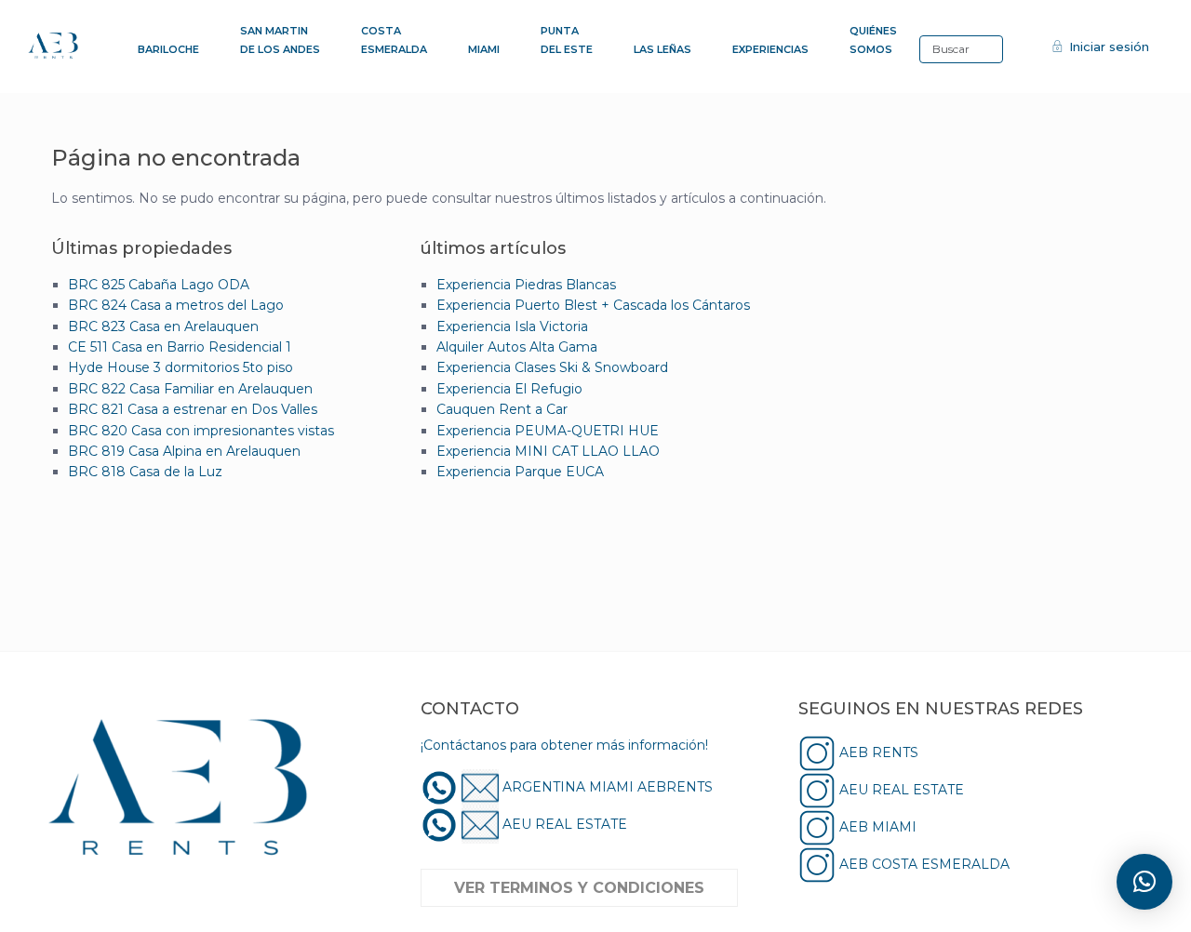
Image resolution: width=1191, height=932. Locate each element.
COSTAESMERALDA (394, 40)
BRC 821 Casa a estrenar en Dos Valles (192, 409)
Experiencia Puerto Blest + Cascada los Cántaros (593, 305)
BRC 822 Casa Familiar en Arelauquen (190, 388)
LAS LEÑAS (662, 49)
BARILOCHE (168, 49)
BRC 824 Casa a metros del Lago (176, 305)
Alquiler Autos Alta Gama (516, 347)
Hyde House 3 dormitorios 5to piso (180, 367)
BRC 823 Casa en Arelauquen (163, 326)
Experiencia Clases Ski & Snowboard (552, 367)
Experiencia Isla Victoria (512, 326)
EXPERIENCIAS (770, 49)
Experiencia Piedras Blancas (526, 284)
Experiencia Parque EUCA (520, 471)
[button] (1144, 882)
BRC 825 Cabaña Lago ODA (158, 284)
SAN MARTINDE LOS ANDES (280, 40)
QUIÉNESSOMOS (873, 40)
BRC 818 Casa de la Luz (145, 471)
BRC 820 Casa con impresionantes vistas (201, 430)
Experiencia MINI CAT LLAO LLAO (548, 451)
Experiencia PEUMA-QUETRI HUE (547, 430)
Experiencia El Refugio (509, 388)
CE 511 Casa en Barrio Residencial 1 (179, 347)
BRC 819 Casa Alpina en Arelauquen (184, 451)
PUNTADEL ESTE (567, 40)
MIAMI (484, 49)
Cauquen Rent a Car (502, 409)
